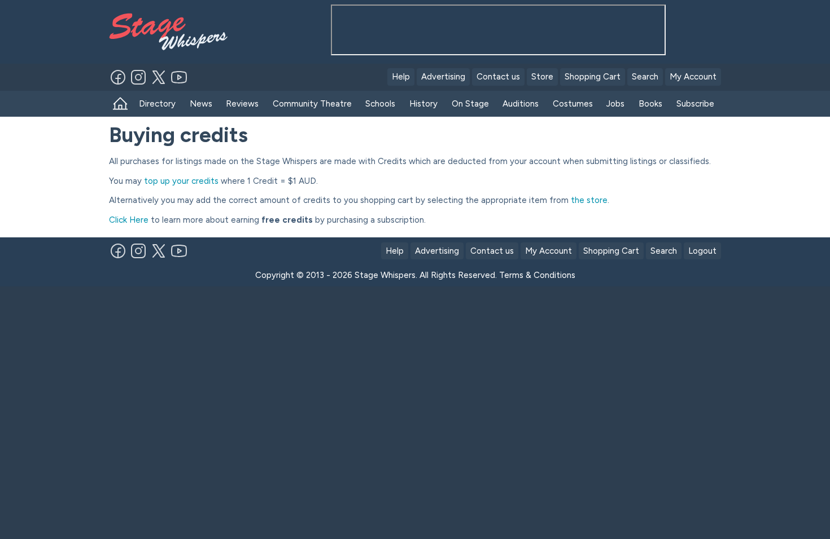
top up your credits (181, 181)
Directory (157, 104)
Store (542, 77)
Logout (702, 251)
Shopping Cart (593, 77)
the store (589, 200)
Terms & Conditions (537, 275)
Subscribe (695, 104)
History (423, 104)
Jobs (615, 104)
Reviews (242, 104)
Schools (380, 104)
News (201, 104)
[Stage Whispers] (173, 32)
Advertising (443, 77)
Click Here (128, 220)
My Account (693, 77)
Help (401, 77)
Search (645, 77)
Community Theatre (312, 104)
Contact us (498, 77)
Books (650, 104)
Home (120, 104)
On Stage (470, 104)
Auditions (521, 104)
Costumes (573, 104)
